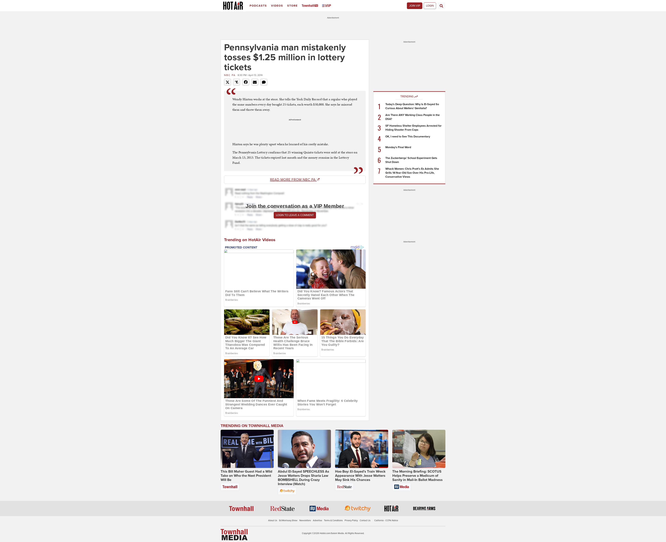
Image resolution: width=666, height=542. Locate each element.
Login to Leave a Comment (295, 215)
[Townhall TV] (310, 5)
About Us (272, 520)
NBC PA (230, 75)
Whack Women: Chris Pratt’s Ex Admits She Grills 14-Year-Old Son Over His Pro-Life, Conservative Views (412, 173)
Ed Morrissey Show (288, 520)
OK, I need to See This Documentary (407, 136)
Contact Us (365, 520)
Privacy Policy (351, 520)
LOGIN (430, 5)
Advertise (317, 520)
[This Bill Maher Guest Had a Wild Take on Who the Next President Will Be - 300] (247, 449)
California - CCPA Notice (386, 520)
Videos (277, 5)
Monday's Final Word (398, 147)
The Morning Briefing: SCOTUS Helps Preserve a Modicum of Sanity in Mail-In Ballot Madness (417, 475)
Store (292, 5)
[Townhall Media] (234, 534)
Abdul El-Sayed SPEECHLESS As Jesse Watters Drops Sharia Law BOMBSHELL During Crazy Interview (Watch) (303, 477)
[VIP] (327, 5)
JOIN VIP (414, 5)
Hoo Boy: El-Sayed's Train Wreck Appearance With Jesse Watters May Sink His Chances (360, 475)
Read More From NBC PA (293, 180)
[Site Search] (441, 5)
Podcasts (258, 5)
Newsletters (305, 520)
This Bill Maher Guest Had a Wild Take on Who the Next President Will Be (246, 475)
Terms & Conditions (333, 520)
